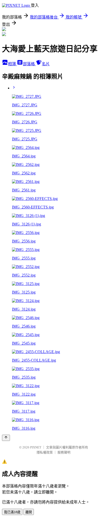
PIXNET (35, 447)
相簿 (12, 64)
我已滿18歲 (12, 512)
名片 (46, 64)
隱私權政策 (45, 452)
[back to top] (6, 438)
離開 (28, 512)
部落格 (29, 64)
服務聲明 (63, 452)
